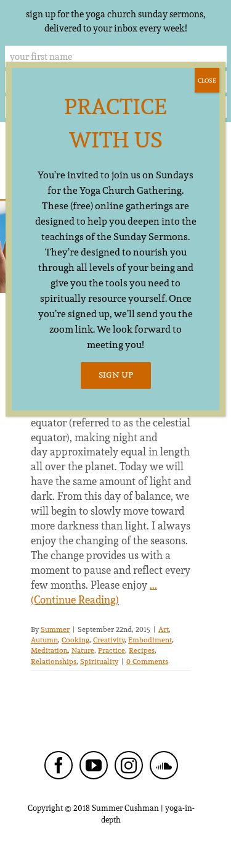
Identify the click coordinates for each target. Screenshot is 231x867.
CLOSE (207, 80)
